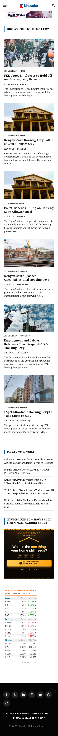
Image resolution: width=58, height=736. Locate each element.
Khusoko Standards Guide (29, 718)
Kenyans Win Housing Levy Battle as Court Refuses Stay (28, 142)
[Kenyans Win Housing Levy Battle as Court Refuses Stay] (29, 117)
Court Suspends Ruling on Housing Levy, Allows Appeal (29, 210)
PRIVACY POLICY (41, 713)
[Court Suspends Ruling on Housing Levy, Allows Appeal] (29, 185)
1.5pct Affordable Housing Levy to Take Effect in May (28, 414)
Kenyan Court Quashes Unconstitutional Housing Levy (26, 277)
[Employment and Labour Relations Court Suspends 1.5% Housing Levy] (29, 318)
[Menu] (5, 5)
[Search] (53, 5)
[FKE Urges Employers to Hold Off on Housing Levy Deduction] (29, 53)
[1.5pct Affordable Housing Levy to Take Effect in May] (29, 389)
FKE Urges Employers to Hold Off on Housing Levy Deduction (28, 77)
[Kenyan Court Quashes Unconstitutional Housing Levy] (29, 253)
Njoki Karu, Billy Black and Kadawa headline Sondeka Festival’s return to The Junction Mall (28, 504)
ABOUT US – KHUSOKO (17, 713)
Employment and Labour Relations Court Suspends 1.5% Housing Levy (26, 344)
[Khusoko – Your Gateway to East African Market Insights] (29, 5)
